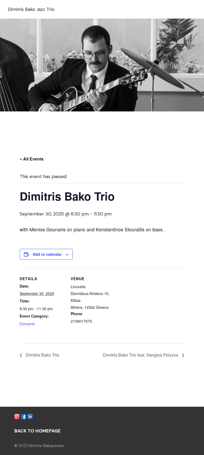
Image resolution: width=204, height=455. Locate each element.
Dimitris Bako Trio (42, 355)
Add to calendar (47, 254)
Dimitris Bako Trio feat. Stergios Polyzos (141, 355)
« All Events (32, 159)
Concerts (27, 323)
